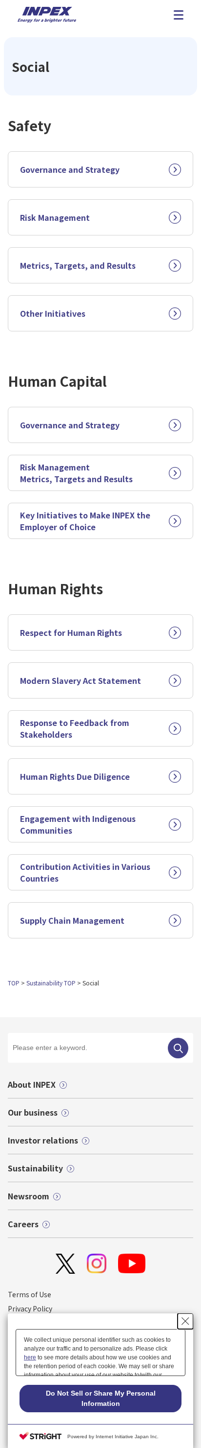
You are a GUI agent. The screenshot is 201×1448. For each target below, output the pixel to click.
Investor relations (43, 1140)
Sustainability (35, 1168)
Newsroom (28, 1196)
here (30, 1357)
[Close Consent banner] (185, 1321)
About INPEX (32, 1084)
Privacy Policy (30, 1308)
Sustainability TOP (51, 983)
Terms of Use (29, 1294)
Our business (33, 1112)
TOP (14, 983)
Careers (23, 1224)
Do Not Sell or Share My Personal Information (101, 1398)
